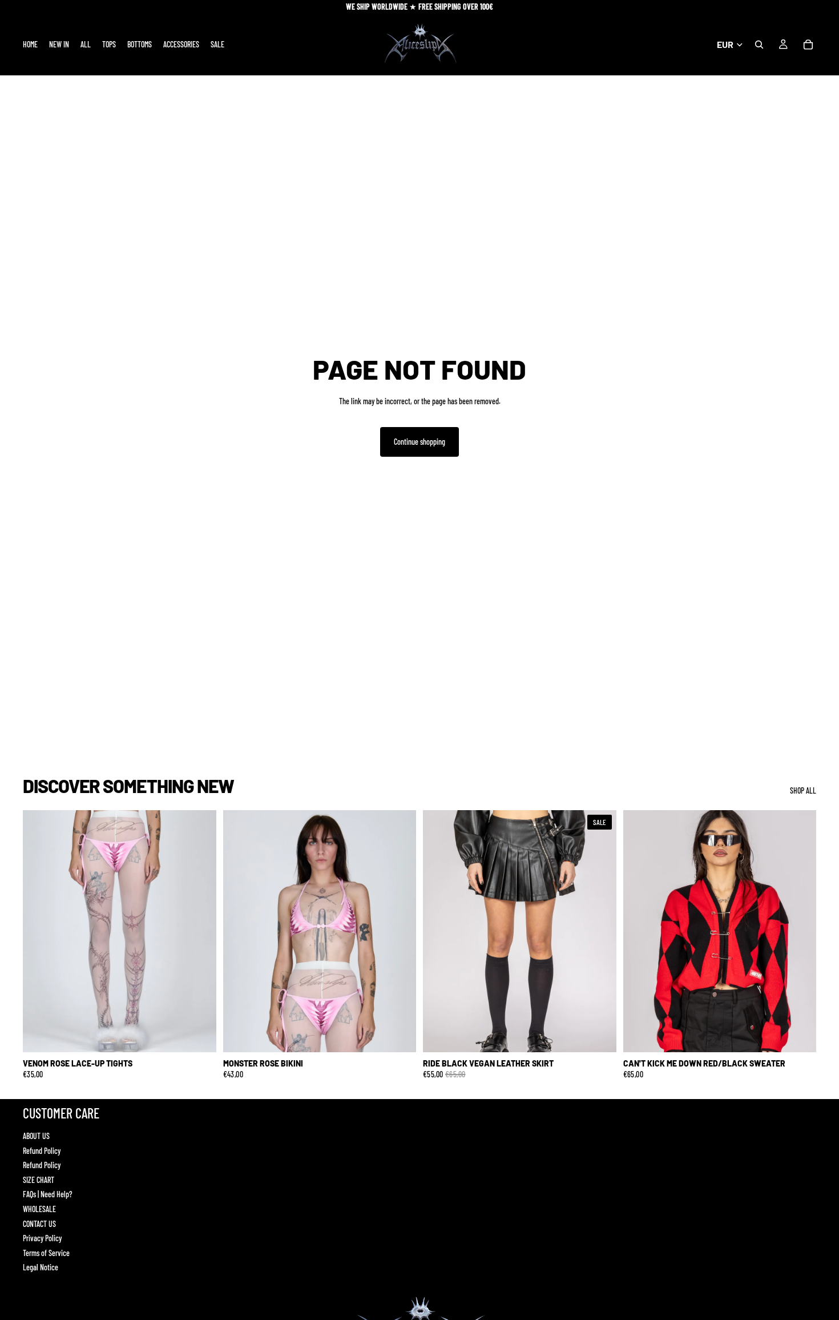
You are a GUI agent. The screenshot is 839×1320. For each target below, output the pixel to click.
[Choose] (198, 1034)
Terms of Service (46, 1253)
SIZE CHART (38, 1180)
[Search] (759, 44)
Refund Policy (41, 1151)
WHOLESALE (39, 1209)
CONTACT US (39, 1224)
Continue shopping (419, 441)
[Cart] (808, 44)
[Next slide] (199, 931)
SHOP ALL (803, 790)
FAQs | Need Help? (47, 1194)
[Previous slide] (40, 931)
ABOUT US (36, 1136)
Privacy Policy (42, 1238)
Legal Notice (40, 1267)
